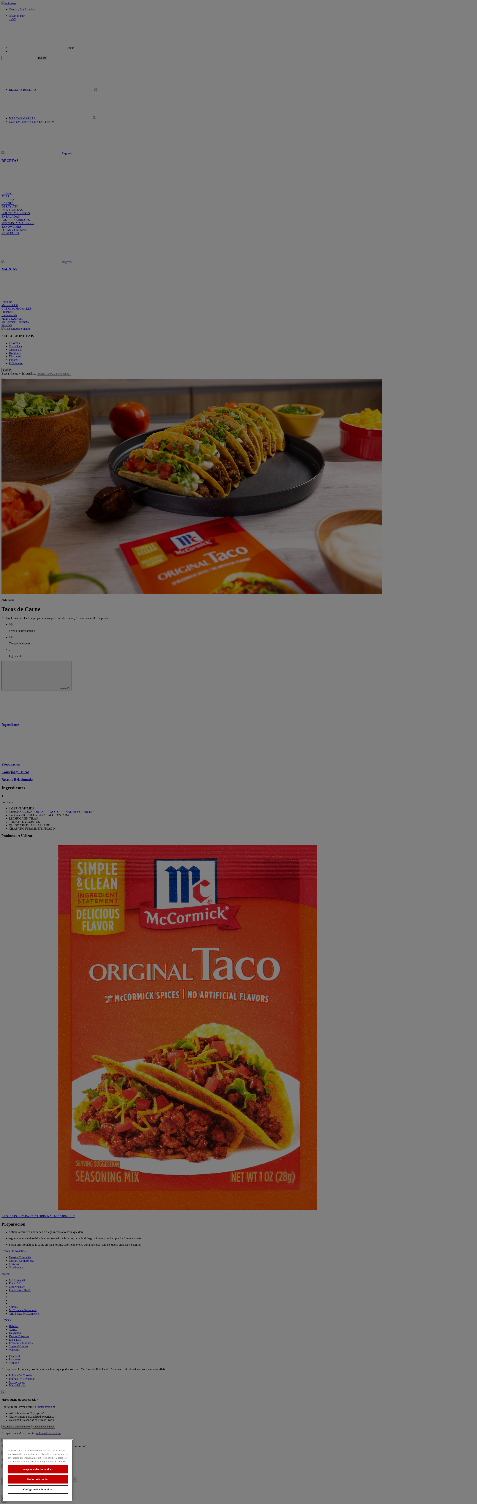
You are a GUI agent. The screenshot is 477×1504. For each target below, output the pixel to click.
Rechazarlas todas (37, 1479)
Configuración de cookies (38, 1489)
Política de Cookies (55, 1461)
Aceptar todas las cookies (38, 1469)
